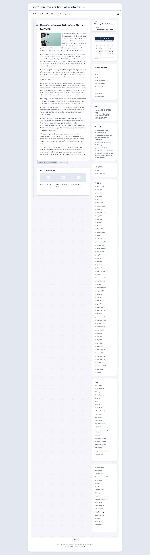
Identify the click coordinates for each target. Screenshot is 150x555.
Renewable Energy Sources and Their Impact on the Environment (103, 137)
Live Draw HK (43, 14)
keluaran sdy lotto (100, 505)
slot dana (97, 90)
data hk (97, 74)
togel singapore (102, 116)
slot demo (98, 71)
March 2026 (100, 202)
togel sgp (100, 115)
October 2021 (100, 362)
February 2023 (101, 310)
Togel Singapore (100, 80)
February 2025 (101, 232)
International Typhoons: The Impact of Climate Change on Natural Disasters (104, 155)
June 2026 (99, 193)
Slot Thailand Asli (100, 83)
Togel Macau (99, 93)
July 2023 (99, 294)
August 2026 (100, 186)
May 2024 (99, 261)
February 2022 (101, 349)
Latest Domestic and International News (56, 7)
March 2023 (100, 307)
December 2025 (101, 212)
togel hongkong (106, 113)
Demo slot (98, 398)
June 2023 (99, 297)
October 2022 (100, 323)
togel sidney (98, 524)
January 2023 (100, 313)
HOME (34, 14)
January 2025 (100, 235)
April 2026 (99, 199)
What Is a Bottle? (45, 184)
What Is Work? (75, 184)
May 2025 (99, 222)
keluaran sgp (103, 111)
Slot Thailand (99, 87)
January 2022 (100, 353)
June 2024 (99, 258)
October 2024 (100, 245)
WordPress (74, 546)
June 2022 (99, 336)
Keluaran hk (98, 385)
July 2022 (99, 333)
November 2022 (101, 320)
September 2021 (101, 366)
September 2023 (101, 287)
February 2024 (101, 271)
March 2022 (100, 346)
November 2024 (101, 242)
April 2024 (99, 264)
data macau (98, 470)
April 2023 (99, 304)
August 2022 (100, 330)
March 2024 (100, 268)
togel (100, 113)
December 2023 (101, 278)
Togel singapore (100, 388)
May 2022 (99, 339)
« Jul (96, 58)
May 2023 (99, 300)
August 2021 (100, 369)
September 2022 (101, 326)
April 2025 (99, 225)
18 (99, 51)
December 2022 (101, 317)
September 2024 (101, 248)
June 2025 (99, 219)
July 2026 (99, 189)
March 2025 (100, 229)
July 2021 (99, 372)
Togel (96, 77)
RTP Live (54, 14)
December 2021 (101, 356)
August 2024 (100, 251)
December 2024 (101, 238)
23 (112, 51)
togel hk (97, 518)
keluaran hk (97, 110)
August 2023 (100, 291)
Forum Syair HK (65, 14)
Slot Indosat (98, 417)
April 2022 (99, 343)
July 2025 (99, 216)
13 (104, 48)
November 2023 (101, 281)
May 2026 (99, 196)
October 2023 (100, 284)
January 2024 (100, 274)
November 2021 (101, 359)
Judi (98, 170)
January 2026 (100, 209)
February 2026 (101, 206)
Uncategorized (62, 162)
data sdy (97, 404)
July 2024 (99, 255)
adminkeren (53, 162)
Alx (84, 546)
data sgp (97, 392)
